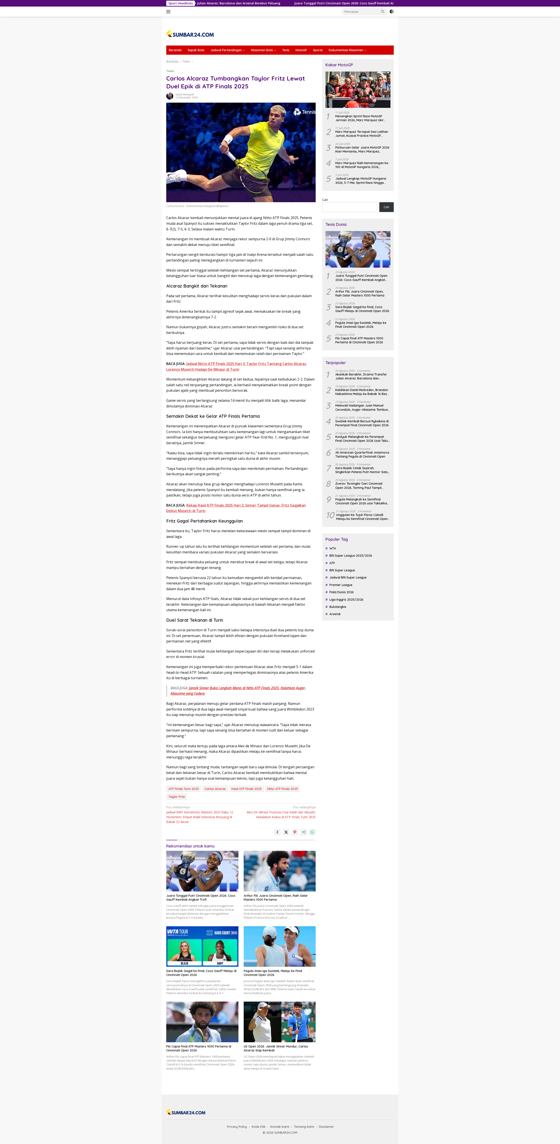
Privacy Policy (237, 1127)
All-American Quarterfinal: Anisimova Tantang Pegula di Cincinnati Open (362, 454)
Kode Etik (259, 1127)
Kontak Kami (279, 1127)
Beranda (175, 50)
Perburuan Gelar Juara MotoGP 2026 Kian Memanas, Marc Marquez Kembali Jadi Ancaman (362, 149)
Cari (325, 200)
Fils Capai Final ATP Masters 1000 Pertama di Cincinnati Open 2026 (198, 1048)
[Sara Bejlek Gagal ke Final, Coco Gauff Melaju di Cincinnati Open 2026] (202, 946)
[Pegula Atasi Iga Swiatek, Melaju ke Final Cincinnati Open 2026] (280, 946)
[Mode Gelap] (391, 11)
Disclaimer (326, 1127)
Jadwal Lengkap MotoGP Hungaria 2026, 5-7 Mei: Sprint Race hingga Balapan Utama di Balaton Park (360, 181)
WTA (332, 548)
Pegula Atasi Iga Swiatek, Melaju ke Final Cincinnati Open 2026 (273, 973)
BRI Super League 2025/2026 (350, 556)
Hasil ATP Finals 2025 (246, 789)
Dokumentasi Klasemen (346, 50)
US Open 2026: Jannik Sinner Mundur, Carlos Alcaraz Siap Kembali (276, 1048)
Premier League (340, 585)
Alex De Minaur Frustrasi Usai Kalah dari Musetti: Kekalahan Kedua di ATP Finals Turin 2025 (281, 812)
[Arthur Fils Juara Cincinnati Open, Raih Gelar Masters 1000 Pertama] (280, 871)
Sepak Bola (196, 50)
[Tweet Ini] (286, 832)
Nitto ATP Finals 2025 (282, 789)
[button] (382, 11)
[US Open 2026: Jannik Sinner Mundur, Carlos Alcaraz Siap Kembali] (280, 1022)
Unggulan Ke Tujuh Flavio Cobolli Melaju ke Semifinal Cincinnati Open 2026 (362, 517)
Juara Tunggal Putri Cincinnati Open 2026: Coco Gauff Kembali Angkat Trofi (301, 3)
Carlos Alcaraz (215, 789)
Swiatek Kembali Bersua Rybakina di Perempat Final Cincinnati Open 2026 (362, 423)
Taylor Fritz (176, 797)
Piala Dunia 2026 (341, 592)
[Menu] (169, 11)
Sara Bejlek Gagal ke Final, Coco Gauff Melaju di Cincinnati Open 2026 (201, 973)
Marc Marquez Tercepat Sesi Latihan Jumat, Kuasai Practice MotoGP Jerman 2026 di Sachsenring (361, 134)
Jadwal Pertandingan (226, 50)
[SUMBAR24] (190, 33)
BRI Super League (342, 570)
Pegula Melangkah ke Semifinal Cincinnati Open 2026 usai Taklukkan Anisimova (362, 501)
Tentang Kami (304, 1127)
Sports (318, 50)
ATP (332, 563)
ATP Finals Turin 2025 (183, 789)
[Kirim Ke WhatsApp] (312, 832)
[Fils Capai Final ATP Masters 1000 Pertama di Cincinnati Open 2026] (202, 1022)
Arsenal (334, 614)
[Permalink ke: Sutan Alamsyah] (169, 96)
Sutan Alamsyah (184, 94)
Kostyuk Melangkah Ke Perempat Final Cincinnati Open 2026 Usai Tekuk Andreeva (362, 439)
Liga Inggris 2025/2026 (346, 600)
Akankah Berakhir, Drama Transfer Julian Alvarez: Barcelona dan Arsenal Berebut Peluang (361, 376)
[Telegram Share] (303, 832)
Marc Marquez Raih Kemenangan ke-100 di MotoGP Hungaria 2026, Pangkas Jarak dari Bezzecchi (362, 165)
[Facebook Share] (277, 832)
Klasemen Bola (262, 50)
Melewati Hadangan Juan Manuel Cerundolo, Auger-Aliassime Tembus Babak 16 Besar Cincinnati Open (361, 408)
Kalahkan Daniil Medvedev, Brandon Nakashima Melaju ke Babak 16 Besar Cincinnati (362, 392)
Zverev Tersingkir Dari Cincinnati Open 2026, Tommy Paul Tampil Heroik (358, 486)
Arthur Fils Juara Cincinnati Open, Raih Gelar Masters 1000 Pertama (276, 898)
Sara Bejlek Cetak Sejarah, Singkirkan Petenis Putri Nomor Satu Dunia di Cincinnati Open (361, 470)
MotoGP (301, 50)
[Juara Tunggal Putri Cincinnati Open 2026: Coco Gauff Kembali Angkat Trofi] (202, 871)
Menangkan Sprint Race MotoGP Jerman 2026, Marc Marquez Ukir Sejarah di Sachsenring (359, 118)
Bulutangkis (337, 607)
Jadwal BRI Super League (348, 578)
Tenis (285, 50)
